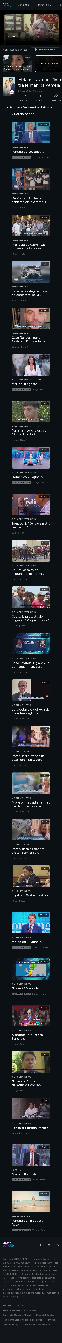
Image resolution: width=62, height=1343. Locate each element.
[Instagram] (49, 1244)
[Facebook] (40, 1244)
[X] (57, 1244)
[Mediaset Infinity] (7, 5)
